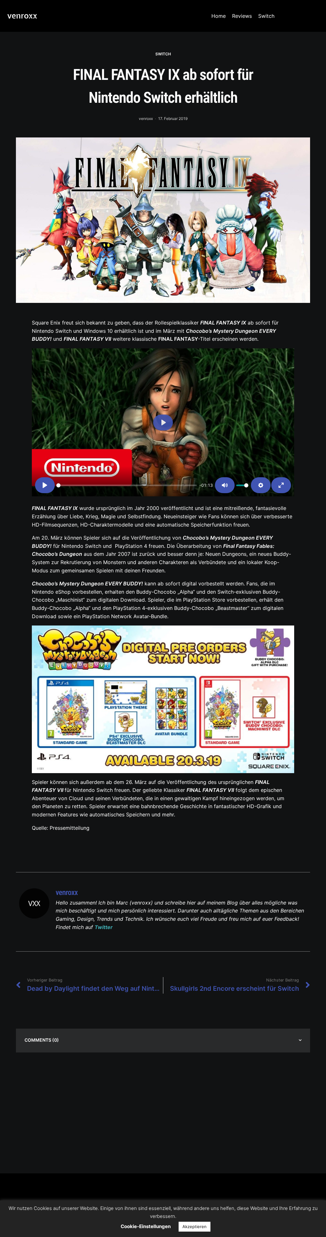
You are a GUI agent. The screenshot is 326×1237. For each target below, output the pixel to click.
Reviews (242, 16)
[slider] (126, 485)
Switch (266, 16)
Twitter (104, 927)
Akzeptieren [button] (194, 1226)
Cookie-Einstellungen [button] (146, 1226)
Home (218, 16)
